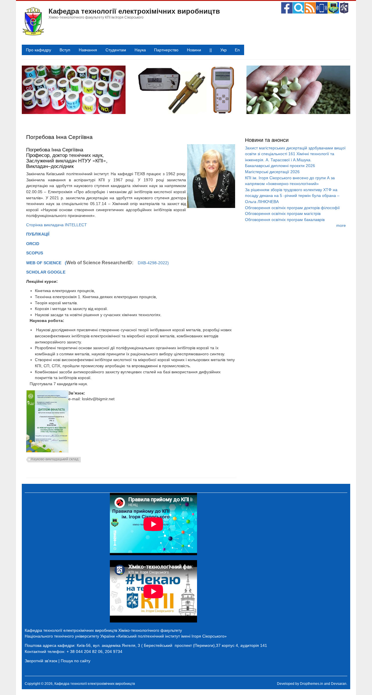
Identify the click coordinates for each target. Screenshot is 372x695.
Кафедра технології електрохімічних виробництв (134, 11)
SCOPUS (35, 253)
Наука (140, 50)
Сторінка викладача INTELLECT (57, 224)
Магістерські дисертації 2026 (272, 171)
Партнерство (166, 50)
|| (211, 50)
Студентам (115, 50)
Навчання (88, 50)
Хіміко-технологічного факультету (150, 630)
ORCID (32, 243)
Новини (194, 50)
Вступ (65, 50)
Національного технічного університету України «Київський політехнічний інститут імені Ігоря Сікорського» (126, 636)
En (237, 50)
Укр (223, 50)
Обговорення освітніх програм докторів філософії (292, 207)
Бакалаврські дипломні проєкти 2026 (280, 165)
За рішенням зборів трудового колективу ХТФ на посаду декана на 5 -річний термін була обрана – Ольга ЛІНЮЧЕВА (292, 195)
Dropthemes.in (311, 684)
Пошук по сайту (75, 660)
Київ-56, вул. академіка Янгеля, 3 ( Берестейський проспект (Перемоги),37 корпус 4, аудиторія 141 (172, 645)
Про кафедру (38, 50)
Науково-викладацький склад (54, 459)
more (341, 225)
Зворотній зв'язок (41, 660)
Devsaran (338, 684)
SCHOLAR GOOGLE (46, 272)
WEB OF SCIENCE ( (46, 262)
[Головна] (33, 34)
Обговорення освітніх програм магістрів (283, 213)
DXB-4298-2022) (117, 262)
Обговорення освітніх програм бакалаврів (285, 219)
